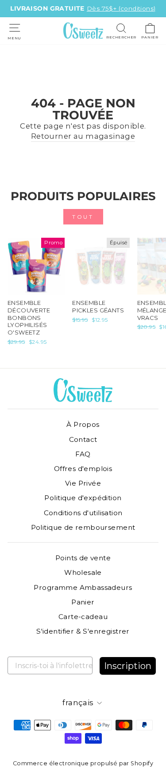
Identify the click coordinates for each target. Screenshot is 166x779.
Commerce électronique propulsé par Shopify (83, 763)
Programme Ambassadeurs (83, 587)
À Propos (82, 424)
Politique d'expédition (82, 498)
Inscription (127, 666)
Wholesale (83, 572)
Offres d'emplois (83, 468)
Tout (82, 216)
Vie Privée (83, 483)
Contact (83, 439)
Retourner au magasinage (83, 136)
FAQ (82, 454)
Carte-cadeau (83, 616)
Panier (82, 602)
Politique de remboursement (83, 527)
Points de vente (83, 558)
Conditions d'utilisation (83, 513)
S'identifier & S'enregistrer (83, 631)
